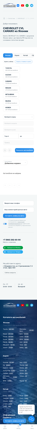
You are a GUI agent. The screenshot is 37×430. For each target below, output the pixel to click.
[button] (31, 419)
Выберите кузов (10, 130)
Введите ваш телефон (12, 203)
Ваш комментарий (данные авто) (16, 209)
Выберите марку (10, 117)
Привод (7, 142)
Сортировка (8, 161)
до (21, 136)
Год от (7, 136)
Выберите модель (11, 123)
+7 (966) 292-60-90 (12, 241)
